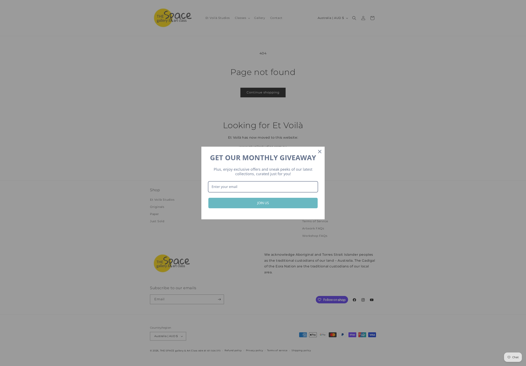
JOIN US (263, 203)
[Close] (320, 152)
